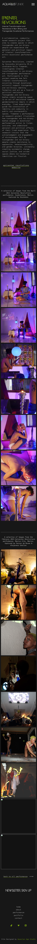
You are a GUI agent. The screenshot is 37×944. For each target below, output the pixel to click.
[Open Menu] (33, 4)
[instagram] (25, 925)
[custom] (11, 925)
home (18, 907)
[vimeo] (18, 925)
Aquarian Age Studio (27, 939)
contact (18, 918)
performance (18, 912)
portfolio (18, 915)
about (18, 910)
